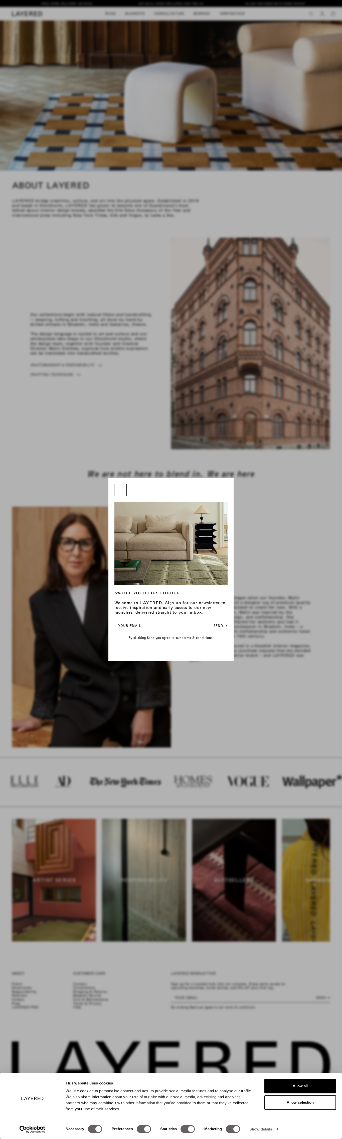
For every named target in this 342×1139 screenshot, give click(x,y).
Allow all (300, 1086)
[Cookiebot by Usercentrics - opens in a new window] (32, 1129)
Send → (220, 626)
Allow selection (300, 1102)
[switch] (144, 1129)
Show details (260, 1129)
